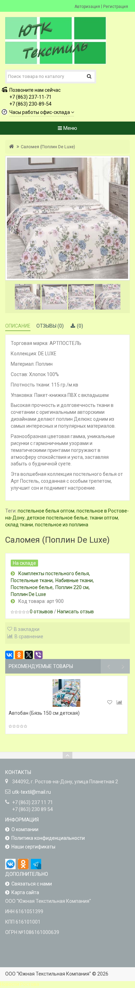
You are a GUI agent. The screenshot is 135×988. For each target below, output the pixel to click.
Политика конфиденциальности (48, 838)
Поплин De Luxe (28, 594)
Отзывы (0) (50, 326)
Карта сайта (25, 892)
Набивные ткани (74, 580)
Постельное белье (32, 587)
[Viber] (38, 655)
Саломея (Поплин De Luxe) (48, 146)
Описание (17, 326)
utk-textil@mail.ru (31, 792)
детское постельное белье (57, 517)
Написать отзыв (75, 611)
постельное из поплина (61, 524)
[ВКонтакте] (9, 655)
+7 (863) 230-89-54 (30, 104)
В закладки (26, 629)
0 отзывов (41, 611)
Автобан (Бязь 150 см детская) (44, 713)
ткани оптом (104, 517)
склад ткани (19, 524)
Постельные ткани (32, 580)
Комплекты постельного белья (53, 573)
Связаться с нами (31, 884)
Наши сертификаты (33, 846)
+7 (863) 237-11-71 (30, 97)
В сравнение (29, 636)
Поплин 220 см (72, 587)
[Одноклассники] (19, 655)
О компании (24, 829)
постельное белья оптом (46, 511)
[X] (29, 655)
